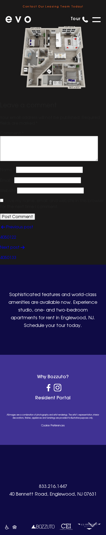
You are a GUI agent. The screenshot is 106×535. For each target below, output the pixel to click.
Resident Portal (52, 398)
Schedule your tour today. (53, 325)
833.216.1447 (53, 486)
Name (7, 169)
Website (8, 190)
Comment (12, 133)
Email (6, 180)
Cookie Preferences (53, 425)
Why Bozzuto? (53, 376)
